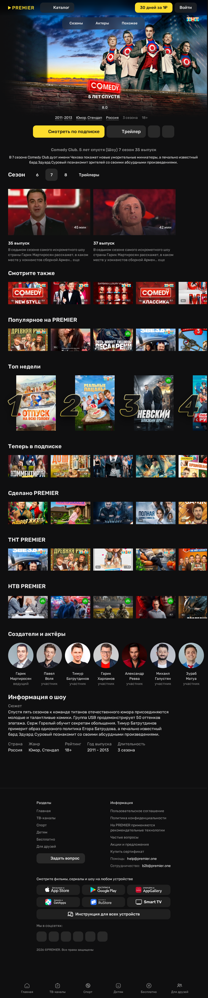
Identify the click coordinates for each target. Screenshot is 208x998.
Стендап (95, 118)
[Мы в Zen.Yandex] (78, 936)
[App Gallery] (148, 890)
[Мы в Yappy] (102, 936)
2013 (68, 118)
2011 (58, 118)
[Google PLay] (103, 890)
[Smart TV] (148, 902)
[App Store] (58, 890)
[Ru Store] (103, 902)
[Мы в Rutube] (90, 936)
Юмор (81, 118)
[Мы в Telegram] (42, 936)
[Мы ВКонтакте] (54, 936)
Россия (112, 118)
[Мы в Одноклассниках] (66, 936)
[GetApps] (58, 902)
